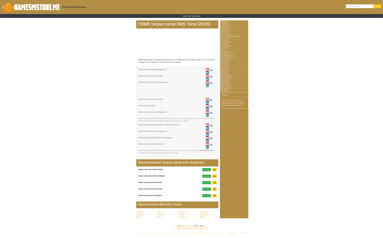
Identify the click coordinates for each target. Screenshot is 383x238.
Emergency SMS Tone (226, 51)
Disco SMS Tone (224, 48)
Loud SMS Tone (224, 67)
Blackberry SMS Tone (226, 34)
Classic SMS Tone (225, 38)
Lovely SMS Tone (225, 68)
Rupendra (182, 217)
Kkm (159, 212)
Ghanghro (140, 212)
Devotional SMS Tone (226, 46)
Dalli (159, 217)
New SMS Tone (224, 72)
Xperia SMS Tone (225, 91)
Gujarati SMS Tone (225, 59)
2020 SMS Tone (224, 25)
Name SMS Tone (186, 226)
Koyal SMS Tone (224, 65)
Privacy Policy (180, 228)
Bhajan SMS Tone (225, 30)
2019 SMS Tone (224, 23)
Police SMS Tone (225, 80)
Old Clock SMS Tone (226, 78)
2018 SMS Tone (224, 21)
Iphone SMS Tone (225, 61)
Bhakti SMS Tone (225, 32)
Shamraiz (182, 212)
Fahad (181, 215)
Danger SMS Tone (225, 42)
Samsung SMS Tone (225, 87)
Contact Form (192, 228)
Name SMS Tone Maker (191, 16)
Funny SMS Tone (225, 53)
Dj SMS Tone (223, 49)
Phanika (160, 215)
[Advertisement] (177, 44)
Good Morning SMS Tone (227, 57)
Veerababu (204, 212)
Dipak (138, 217)
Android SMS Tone (225, 29)
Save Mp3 (206, 170)
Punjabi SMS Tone (225, 82)
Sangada (139, 215)
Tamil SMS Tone (224, 89)
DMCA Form (203, 228)
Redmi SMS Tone (225, 84)
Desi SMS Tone (224, 44)
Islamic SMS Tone (225, 63)
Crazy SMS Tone (225, 40)
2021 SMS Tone (224, 27)
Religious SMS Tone (225, 86)
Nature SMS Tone (225, 70)
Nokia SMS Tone (224, 74)
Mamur (202, 217)
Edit (214, 170)
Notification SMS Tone (226, 76)
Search (377, 6)
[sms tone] (31, 7)
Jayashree (204, 215)
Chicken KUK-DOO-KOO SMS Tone (230, 36)
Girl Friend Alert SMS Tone (227, 55)
